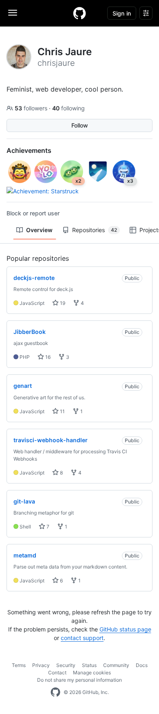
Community (116, 665)
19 (62, 303)
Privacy (41, 665)
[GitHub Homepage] (55, 692)
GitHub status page (125, 629)
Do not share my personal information (79, 680)
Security (65, 665)
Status (89, 665)
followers (32, 108)
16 (47, 357)
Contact (57, 672)
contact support (82, 637)
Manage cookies (92, 672)
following (68, 108)
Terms (19, 665)
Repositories (94, 229)
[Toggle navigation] (13, 13)
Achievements (29, 150)
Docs (142, 665)
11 (62, 411)
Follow (79, 125)
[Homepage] (79, 13)
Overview (39, 229)
